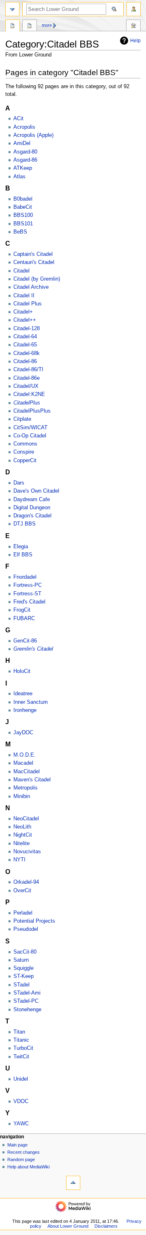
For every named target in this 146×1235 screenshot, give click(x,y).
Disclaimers (106, 1226)
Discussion (29, 26)
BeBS (20, 232)
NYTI (19, 860)
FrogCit (21, 610)
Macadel (23, 763)
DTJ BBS (24, 524)
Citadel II (23, 295)
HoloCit (21, 671)
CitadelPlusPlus (32, 411)
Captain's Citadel (33, 254)
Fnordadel (24, 577)
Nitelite (21, 843)
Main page (17, 1144)
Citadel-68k (26, 353)
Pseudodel (25, 929)
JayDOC (23, 732)
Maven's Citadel (32, 780)
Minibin (21, 796)
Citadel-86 (25, 361)
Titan (19, 1032)
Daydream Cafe (31, 499)
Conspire (23, 452)
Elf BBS (22, 555)
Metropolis (25, 788)
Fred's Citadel (29, 602)
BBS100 (23, 215)
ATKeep (22, 168)
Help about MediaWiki (28, 1166)
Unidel (20, 1079)
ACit (18, 118)
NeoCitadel (26, 819)
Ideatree (22, 693)
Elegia (20, 546)
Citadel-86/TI (28, 369)
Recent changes (23, 1152)
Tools (133, 26)
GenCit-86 (25, 641)
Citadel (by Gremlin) (36, 279)
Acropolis (24, 127)
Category (12, 26)
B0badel (22, 199)
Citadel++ (24, 320)
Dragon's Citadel (32, 516)
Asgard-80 (25, 152)
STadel (21, 985)
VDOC (20, 1101)
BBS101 (23, 224)
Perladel (22, 913)
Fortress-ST (27, 594)
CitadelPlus (26, 403)
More (47, 25)
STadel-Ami (27, 993)
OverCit (22, 890)
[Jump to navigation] (12, 9)
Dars (18, 483)
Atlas (19, 177)
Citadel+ (23, 312)
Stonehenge (27, 1009)
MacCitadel (26, 771)
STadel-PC (26, 1001)
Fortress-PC (27, 585)
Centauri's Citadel (33, 262)
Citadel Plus (27, 304)
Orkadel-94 (26, 882)
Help (135, 40)
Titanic (21, 1040)
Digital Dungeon (31, 507)
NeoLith (22, 827)
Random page (21, 1159)
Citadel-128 (26, 328)
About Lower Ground (67, 1226)
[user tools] (134, 9)
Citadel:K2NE (29, 394)
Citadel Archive (31, 287)
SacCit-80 (24, 952)
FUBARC (24, 618)
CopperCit (24, 460)
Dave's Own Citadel (36, 491)
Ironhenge (24, 710)
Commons (25, 444)
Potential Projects (34, 921)
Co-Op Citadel (29, 436)
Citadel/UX (26, 386)
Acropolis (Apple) (33, 135)
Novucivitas (27, 851)
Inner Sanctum (30, 702)
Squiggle (23, 968)
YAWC (21, 1124)
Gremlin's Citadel (33, 649)
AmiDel (21, 143)
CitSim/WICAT (30, 427)
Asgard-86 (25, 160)
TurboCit (23, 1048)
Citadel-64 (25, 337)
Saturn (21, 960)
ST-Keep (23, 976)
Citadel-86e (26, 378)
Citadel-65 (25, 345)
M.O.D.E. (24, 755)
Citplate (22, 419)
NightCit (22, 835)
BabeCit (22, 207)
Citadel (21, 271)
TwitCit (21, 1057)
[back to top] (73, 1183)
